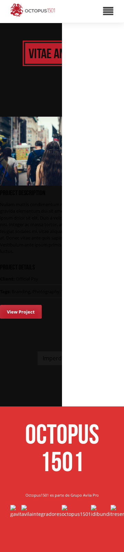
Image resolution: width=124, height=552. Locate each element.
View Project (21, 312)
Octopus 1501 (62, 447)
